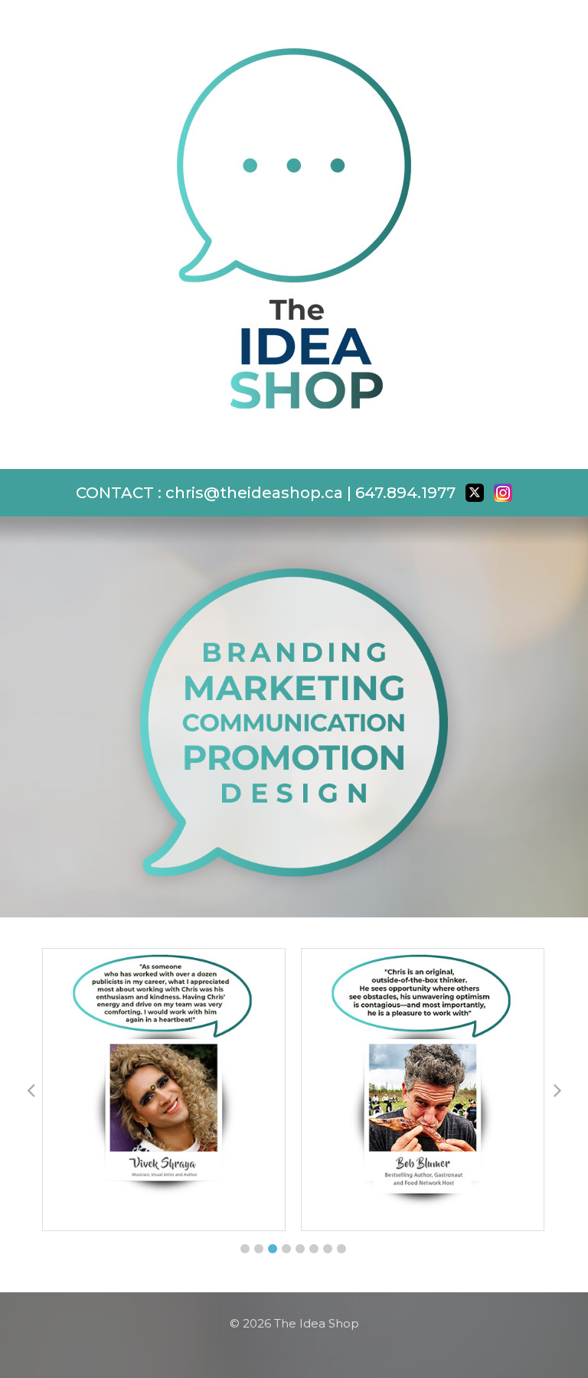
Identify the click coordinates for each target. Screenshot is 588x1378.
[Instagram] (503, 493)
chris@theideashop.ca (254, 493)
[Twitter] (475, 493)
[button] (245, 1248)
